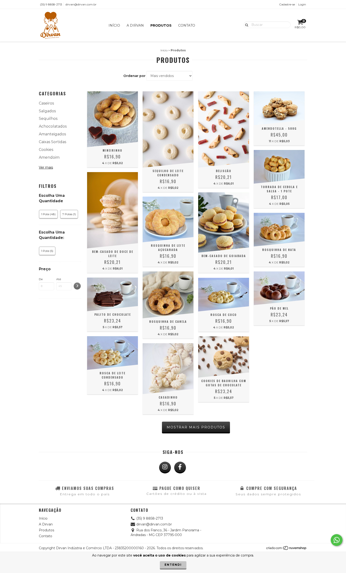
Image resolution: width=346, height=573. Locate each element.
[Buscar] (246, 24)
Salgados (47, 111)
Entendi (173, 564)
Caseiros (46, 103)
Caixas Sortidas (52, 142)
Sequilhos (48, 118)
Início (114, 25)
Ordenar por (134, 76)
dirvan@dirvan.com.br (81, 4)
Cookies (46, 149)
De (41, 279)
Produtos (161, 25)
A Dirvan (135, 25)
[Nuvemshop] (286, 549)
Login (302, 4)
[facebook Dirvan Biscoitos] (180, 467)
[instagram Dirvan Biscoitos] (165, 467)
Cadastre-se (287, 4)
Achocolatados (53, 126)
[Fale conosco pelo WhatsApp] (336, 540)
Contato (186, 25)
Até (58, 279)
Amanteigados (52, 134)
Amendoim (49, 157)
